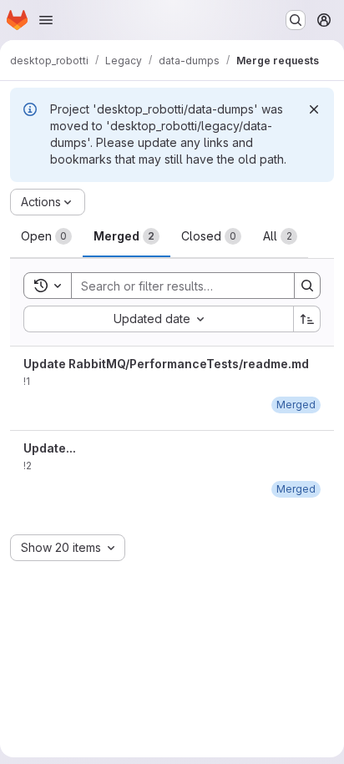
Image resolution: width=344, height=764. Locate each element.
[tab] (46, 236)
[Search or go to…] (296, 20)
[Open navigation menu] (46, 20)
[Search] (307, 285)
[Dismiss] (314, 109)
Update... (49, 448)
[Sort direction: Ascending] (307, 319)
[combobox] (158, 319)
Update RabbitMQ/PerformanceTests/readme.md (166, 364)
